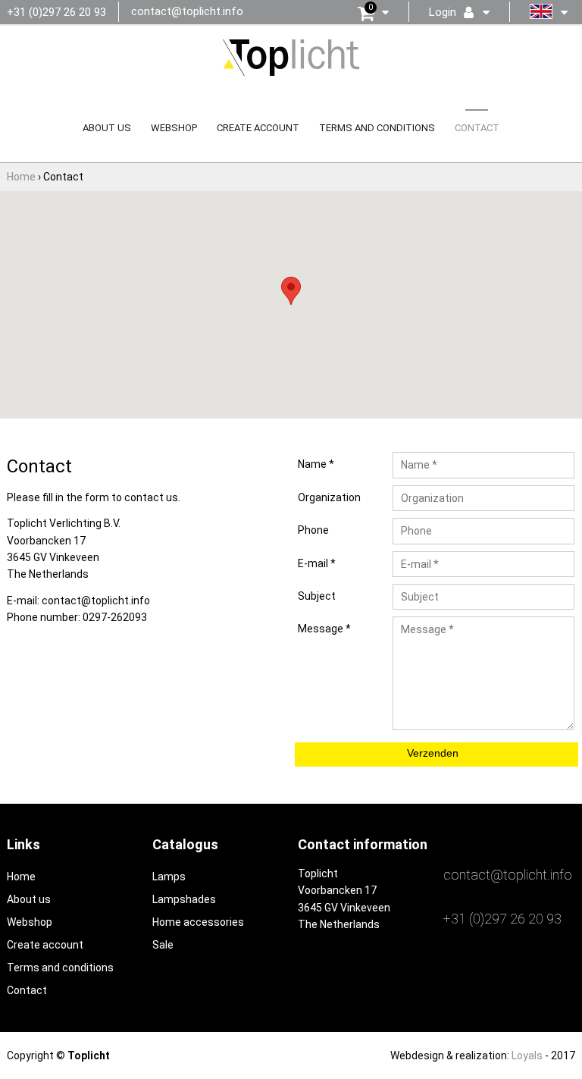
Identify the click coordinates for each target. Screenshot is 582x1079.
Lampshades (184, 899)
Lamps (169, 876)
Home (21, 876)
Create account (258, 127)
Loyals (527, 1055)
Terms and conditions (377, 127)
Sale (163, 945)
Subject (317, 596)
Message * (324, 629)
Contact (477, 127)
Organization (329, 497)
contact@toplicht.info (187, 11)
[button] (291, 291)
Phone (313, 530)
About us (107, 127)
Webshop (174, 127)
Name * (316, 464)
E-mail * (317, 563)
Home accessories (198, 922)
